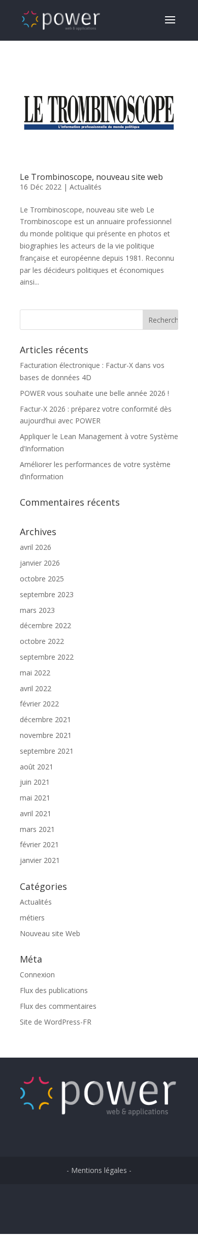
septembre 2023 (47, 594)
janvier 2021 (40, 860)
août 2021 (36, 766)
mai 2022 (35, 672)
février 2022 (39, 703)
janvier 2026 (40, 563)
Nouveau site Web (50, 933)
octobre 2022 (42, 641)
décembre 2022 (45, 625)
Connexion (37, 974)
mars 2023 (37, 610)
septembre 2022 (47, 657)
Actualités (86, 187)
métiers (32, 917)
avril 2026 (35, 547)
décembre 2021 (45, 719)
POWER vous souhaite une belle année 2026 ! (94, 393)
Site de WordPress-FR (55, 1022)
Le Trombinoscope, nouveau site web (91, 176)
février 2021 (39, 844)
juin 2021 (35, 782)
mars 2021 (37, 829)
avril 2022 (35, 688)
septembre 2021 (47, 751)
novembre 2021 (46, 735)
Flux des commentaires (58, 1006)
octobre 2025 (42, 578)
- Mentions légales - (99, 1170)
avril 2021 (35, 813)
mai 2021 (35, 797)
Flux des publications (54, 990)
